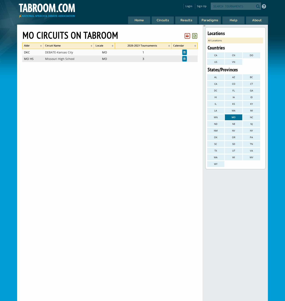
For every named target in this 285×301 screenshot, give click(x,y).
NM (216, 130)
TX (215, 150)
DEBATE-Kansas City (59, 52)
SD (233, 143)
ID (251, 97)
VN (233, 61)
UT (233, 150)
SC (215, 143)
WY (215, 164)
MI (251, 110)
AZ (233, 77)
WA (215, 157)
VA (251, 150)
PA (251, 137)
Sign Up (201, 6)
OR (233, 137)
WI (233, 157)
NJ (251, 123)
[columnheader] (32, 46)
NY (251, 130)
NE (233, 123)
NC (251, 117)
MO (234, 117)
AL (215, 77)
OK (215, 137)
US (215, 61)
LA (215, 110)
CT (251, 83)
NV (233, 130)
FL (233, 90)
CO (233, 83)
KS (233, 103)
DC (215, 90)
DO (251, 55)
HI (215, 97)
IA (234, 97)
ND (215, 123)
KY (251, 103)
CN (233, 55)
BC (251, 77)
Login (188, 6)
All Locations (215, 40)
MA (233, 110)
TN (251, 143)
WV (251, 157)
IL (216, 103)
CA (215, 55)
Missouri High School (59, 59)
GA (251, 90)
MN (216, 117)
